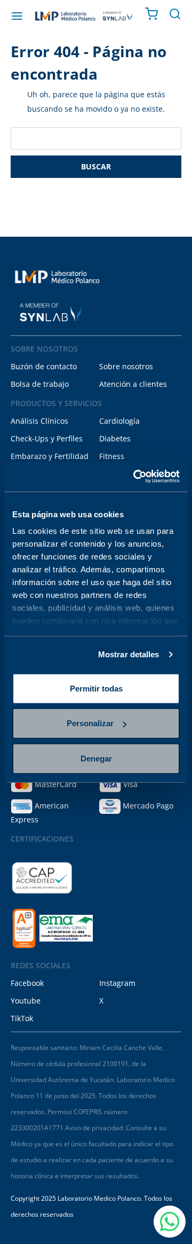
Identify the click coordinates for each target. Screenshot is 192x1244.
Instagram (117, 983)
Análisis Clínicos (39, 421)
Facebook (27, 983)
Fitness (111, 456)
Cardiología (119, 421)
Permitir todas (96, 688)
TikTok (22, 1018)
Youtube (26, 1001)
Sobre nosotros (126, 366)
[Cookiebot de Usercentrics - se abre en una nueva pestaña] (135, 477)
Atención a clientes (133, 384)
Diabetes (115, 438)
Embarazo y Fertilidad (50, 456)
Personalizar (90, 723)
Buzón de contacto (44, 366)
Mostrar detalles (128, 654)
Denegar (96, 758)
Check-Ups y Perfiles (47, 438)
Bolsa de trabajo (40, 384)
